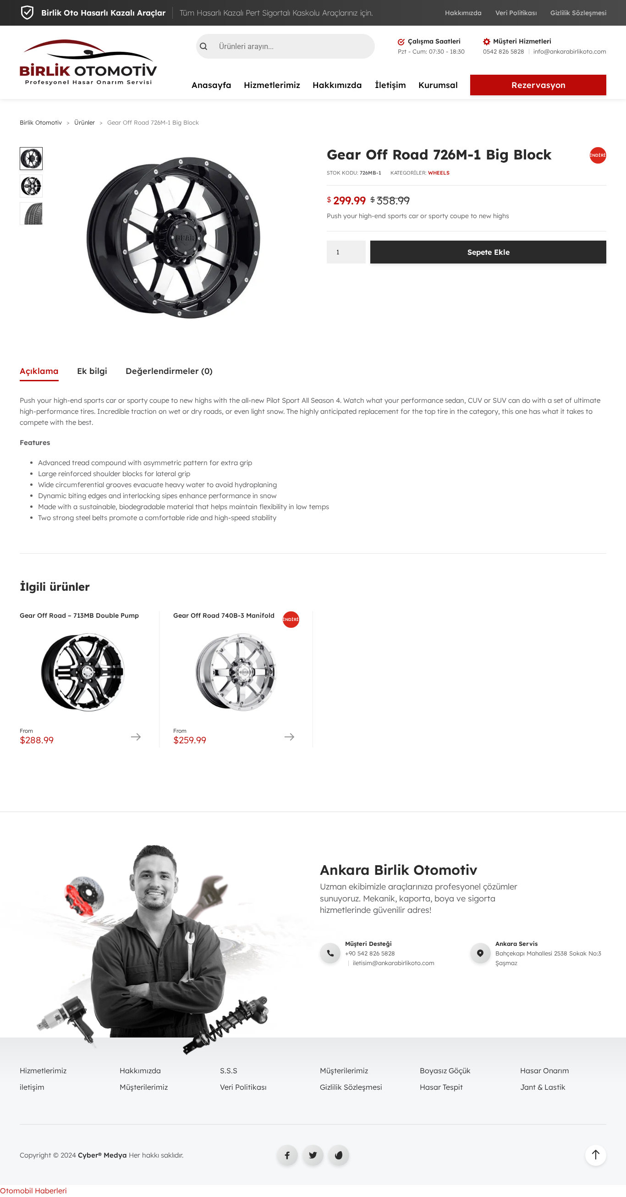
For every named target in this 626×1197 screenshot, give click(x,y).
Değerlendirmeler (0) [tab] (169, 371)
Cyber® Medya (102, 1155)
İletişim (390, 85)
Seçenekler (135, 737)
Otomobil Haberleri (33, 1190)
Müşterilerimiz (144, 1087)
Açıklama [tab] (39, 371)
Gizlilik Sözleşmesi (578, 13)
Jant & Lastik (543, 1087)
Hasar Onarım (544, 1070)
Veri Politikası (516, 13)
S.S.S (228, 1070)
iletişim (32, 1087)
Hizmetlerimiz (272, 85)
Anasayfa (211, 85)
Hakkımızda (463, 13)
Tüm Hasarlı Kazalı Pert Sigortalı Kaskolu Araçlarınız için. (276, 12)
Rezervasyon (538, 85)
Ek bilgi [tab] (92, 371)
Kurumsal (438, 85)
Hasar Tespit (441, 1087)
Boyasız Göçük (445, 1070)
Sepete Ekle (488, 252)
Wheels (439, 173)
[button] (289, 157)
